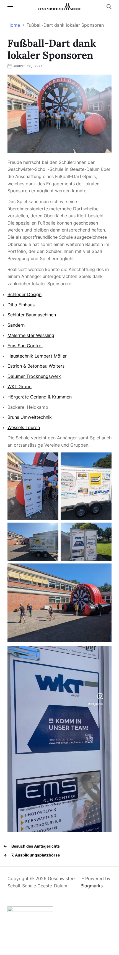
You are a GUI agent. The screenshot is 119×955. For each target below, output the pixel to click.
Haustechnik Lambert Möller (37, 356)
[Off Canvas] (10, 7)
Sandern (16, 325)
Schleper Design (24, 294)
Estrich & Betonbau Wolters (35, 366)
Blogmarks (92, 885)
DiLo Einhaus (21, 304)
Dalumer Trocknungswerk (34, 376)
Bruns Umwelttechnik (29, 417)
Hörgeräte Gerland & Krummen (39, 397)
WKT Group (19, 386)
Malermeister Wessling (30, 335)
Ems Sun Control (25, 345)
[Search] (109, 6)
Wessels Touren (23, 427)
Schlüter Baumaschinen (31, 314)
